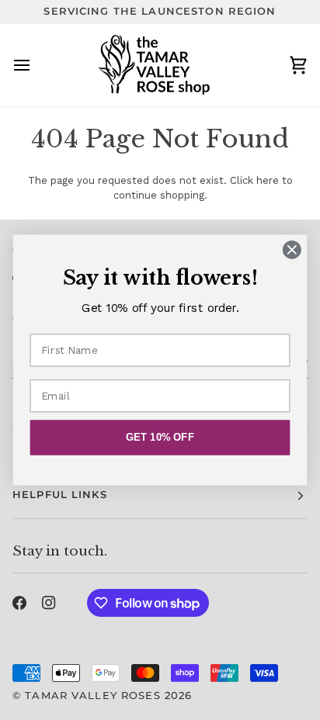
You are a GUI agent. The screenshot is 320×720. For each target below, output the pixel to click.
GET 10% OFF (160, 437)
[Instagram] (49, 603)
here (267, 180)
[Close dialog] (291, 249)
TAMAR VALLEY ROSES (92, 695)
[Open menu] (35, 65)
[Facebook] (19, 603)
